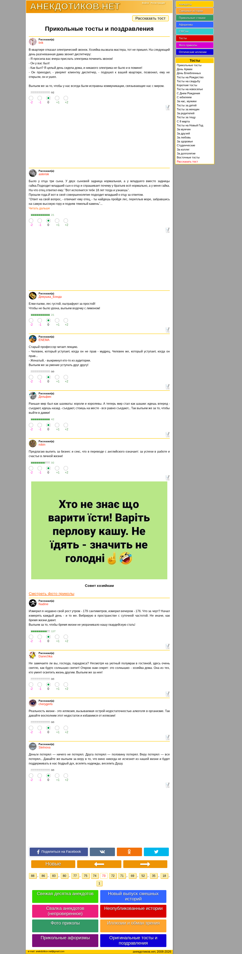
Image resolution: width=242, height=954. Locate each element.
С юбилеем (184, 97)
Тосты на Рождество (190, 77)
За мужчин (184, 129)
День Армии (184, 69)
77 (75, 875)
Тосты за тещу (186, 117)
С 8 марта (183, 121)
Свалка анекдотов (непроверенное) (65, 911)
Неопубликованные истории (133, 908)
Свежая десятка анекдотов (65, 893)
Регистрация (158, 3)
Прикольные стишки (192, 17)
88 (32, 875)
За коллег (183, 149)
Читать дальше (39, 208)
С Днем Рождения (188, 93)
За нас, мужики (186, 101)
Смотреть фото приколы (51, 593)
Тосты (183, 38)
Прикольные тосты (189, 65)
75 (85, 875)
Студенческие (186, 145)
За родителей (185, 113)
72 (113, 875)
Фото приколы (65, 923)
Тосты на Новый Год (190, 125)
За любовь (184, 137)
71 (122, 875)
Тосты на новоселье (190, 89)
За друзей (183, 133)
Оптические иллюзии (192, 52)
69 (132, 875)
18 (164, 875)
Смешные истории (191, 10)
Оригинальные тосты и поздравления (133, 940)
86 (43, 875)
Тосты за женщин (188, 109)
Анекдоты (185, 4)
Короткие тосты (187, 85)
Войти (145, 3)
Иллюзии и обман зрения (133, 923)
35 (153, 875)
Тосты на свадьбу (188, 81)
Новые (53, 864)
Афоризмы (186, 24)
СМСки (183, 31)
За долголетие (186, 153)
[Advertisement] (99, 139)
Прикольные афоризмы (65, 937)
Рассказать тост (150, 18)
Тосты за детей (186, 105)
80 (64, 875)
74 (94, 875)
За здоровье (185, 141)
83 (54, 875)
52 (143, 875)
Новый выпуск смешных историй (133, 896)
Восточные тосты (188, 157)
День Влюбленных (189, 73)
